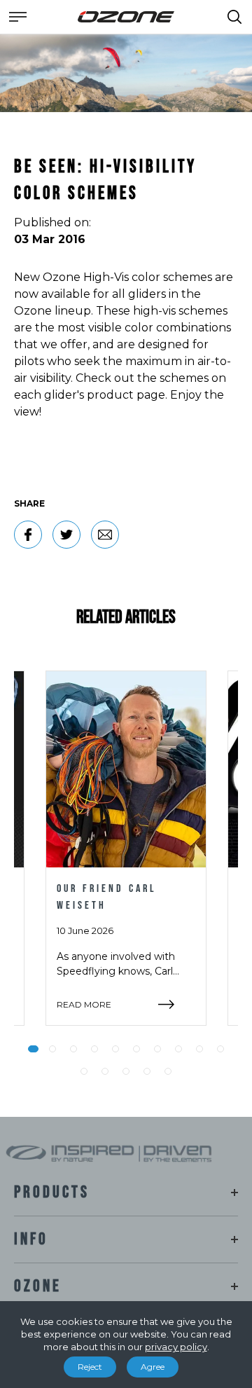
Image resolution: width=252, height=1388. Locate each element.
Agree (152, 1366)
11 (84, 1071)
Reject (90, 1366)
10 (220, 1048)
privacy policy (176, 1346)
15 (168, 1071)
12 (105, 1071)
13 (126, 1071)
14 (147, 1071)
